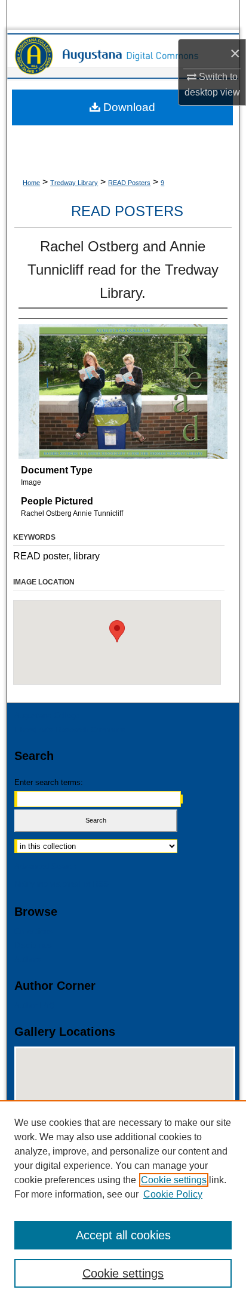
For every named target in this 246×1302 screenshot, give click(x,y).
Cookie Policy (172, 1194)
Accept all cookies (123, 1235)
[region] (123, 1201)
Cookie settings (174, 1180)
